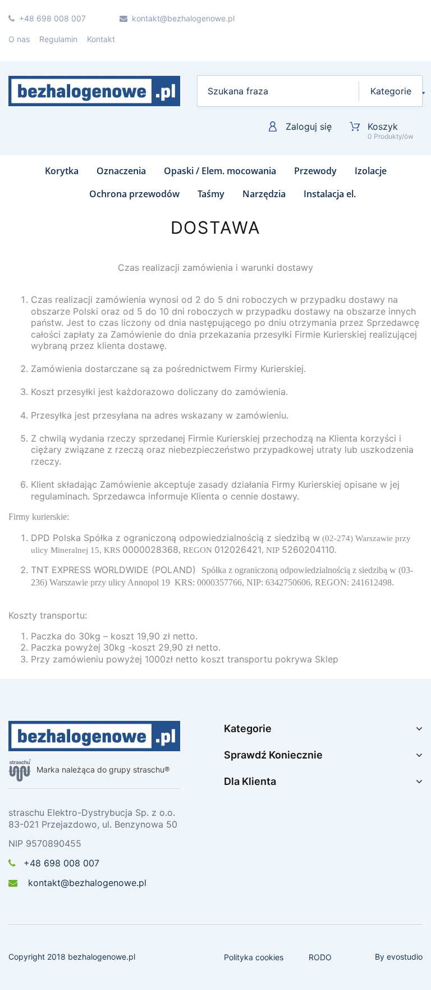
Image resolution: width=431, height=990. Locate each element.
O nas (19, 39)
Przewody (315, 171)
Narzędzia (264, 194)
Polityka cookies (253, 957)
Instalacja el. (330, 194)
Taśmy (211, 194)
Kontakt (101, 39)
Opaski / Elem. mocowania (220, 171)
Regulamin (58, 39)
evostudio (405, 956)
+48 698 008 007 (61, 863)
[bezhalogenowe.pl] (94, 91)
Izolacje (371, 171)
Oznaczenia (121, 171)
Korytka (62, 171)
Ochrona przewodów (134, 194)
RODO (320, 957)
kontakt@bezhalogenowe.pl (85, 882)
